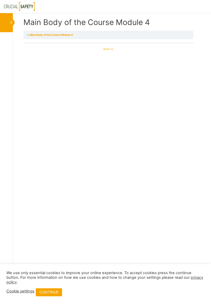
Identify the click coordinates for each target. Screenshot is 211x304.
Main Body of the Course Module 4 (51, 34)
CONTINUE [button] (48, 292)
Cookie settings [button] (20, 291)
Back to (108, 48)
